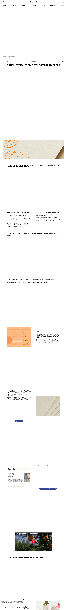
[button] (23, 599)
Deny (12, 607)
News (44, 5)
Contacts (62, 5)
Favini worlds (14, 5)
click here (2, 604)
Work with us (52, 5)
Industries (35, 5)
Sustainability (25, 5)
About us (4, 5)
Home (3, 56)
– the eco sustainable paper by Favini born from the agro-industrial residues (18, 223)
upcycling (16, 226)
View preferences (20, 607)
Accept (5, 607)
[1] (11, 212)
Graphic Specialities (33, 61)
